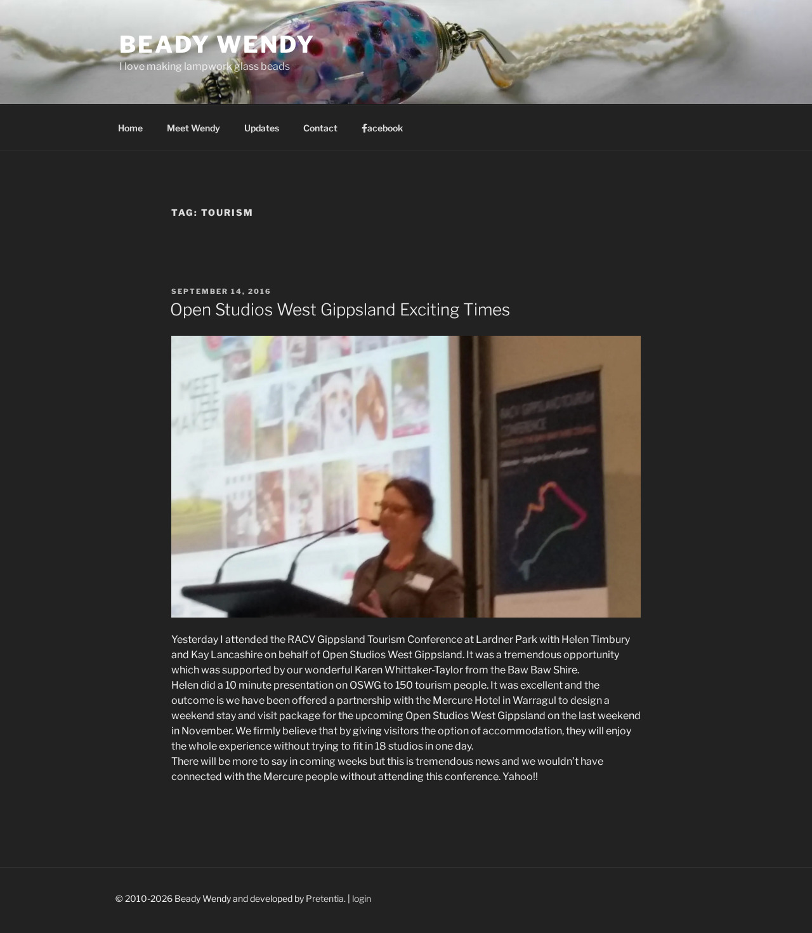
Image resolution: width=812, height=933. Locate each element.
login (361, 898)
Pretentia (325, 898)
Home (130, 127)
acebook (385, 127)
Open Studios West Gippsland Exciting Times (340, 309)
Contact (320, 127)
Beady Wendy (217, 44)
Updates (261, 127)
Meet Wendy (193, 127)
